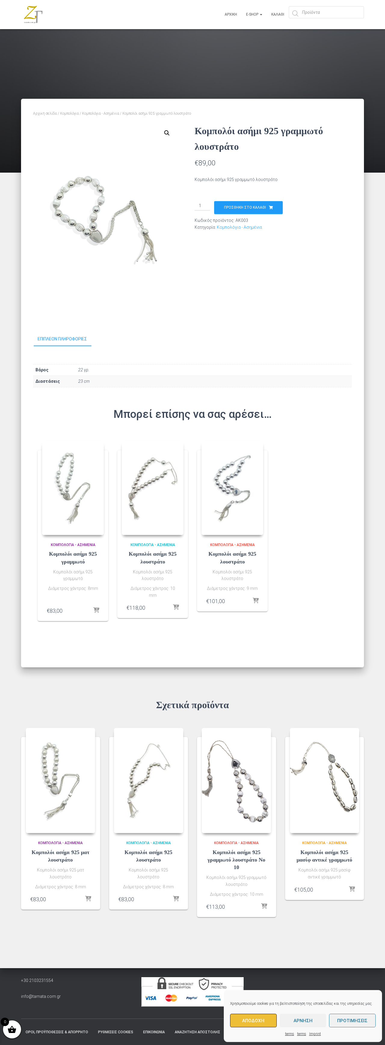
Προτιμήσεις (352, 1020)
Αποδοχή (253, 1020)
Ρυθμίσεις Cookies (115, 1032)
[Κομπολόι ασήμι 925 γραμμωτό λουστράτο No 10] (236, 780)
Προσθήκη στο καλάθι (245, 207)
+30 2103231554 (37, 980)
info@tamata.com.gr (41, 996)
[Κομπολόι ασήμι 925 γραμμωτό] (73, 488)
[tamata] (33, 14)
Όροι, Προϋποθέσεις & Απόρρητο (57, 1032)
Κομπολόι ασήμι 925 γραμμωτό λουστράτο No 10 (236, 859)
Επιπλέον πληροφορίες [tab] (62, 339)
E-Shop (252, 14)
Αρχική (231, 14)
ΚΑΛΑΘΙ (277, 14)
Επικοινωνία (154, 1032)
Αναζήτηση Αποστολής (197, 1032)
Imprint (315, 1034)
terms (289, 1034)
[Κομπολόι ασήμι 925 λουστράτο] (152, 488)
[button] (167, 133)
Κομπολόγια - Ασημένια (100, 113)
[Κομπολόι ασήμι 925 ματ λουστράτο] (60, 780)
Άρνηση (303, 1020)
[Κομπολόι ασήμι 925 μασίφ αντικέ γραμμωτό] (324, 780)
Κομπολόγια (69, 113)
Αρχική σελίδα (45, 113)
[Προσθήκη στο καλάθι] (96, 611)
